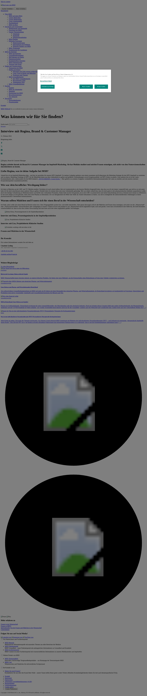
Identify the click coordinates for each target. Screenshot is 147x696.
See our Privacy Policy (46, 81)
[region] (74, 81)
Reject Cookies (86, 86)
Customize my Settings (48, 86)
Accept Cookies (101, 86)
